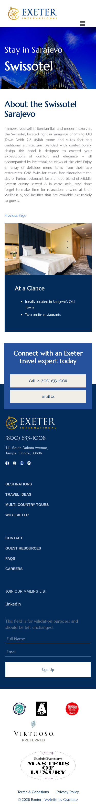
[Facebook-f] (7, 463)
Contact (14, 538)
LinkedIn (13, 603)
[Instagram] (14, 463)
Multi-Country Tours (27, 505)
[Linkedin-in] (29, 463)
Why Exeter (17, 515)
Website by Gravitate (61, 799)
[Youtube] (22, 463)
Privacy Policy (68, 792)
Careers (14, 569)
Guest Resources (23, 548)
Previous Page (15, 215)
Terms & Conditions (33, 792)
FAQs (10, 558)
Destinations (18, 484)
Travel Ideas (18, 494)
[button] (83, 24)
